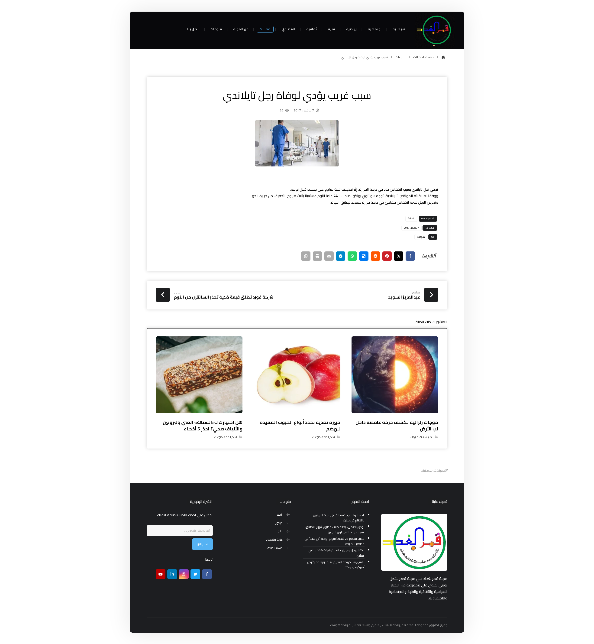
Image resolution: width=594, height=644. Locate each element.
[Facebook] (207, 574)
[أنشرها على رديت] (375, 256)
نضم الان (202, 544)
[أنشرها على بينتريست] (387, 256)
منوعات (421, 236)
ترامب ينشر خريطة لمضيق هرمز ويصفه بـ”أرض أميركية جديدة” (336, 564)
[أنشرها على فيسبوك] (410, 256)
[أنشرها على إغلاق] (398, 256)
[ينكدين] (172, 574)
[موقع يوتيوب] (160, 574)
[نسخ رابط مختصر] (305, 256)
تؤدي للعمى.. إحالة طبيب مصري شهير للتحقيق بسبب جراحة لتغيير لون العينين (335, 529)
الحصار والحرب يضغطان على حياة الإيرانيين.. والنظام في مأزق (338, 518)
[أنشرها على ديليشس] (363, 256)
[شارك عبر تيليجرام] (340, 256)
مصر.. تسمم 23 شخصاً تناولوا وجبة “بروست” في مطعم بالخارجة (334, 541)
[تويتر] (195, 574)
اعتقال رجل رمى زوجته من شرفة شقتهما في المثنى (336, 553)
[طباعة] (317, 256)
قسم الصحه (328, 436)
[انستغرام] (184, 574)
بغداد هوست (339, 625)
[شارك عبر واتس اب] (352, 256)
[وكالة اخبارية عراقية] (435, 30)
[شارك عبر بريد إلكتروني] (329, 256)
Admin (411, 218)
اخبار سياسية (426, 436)
